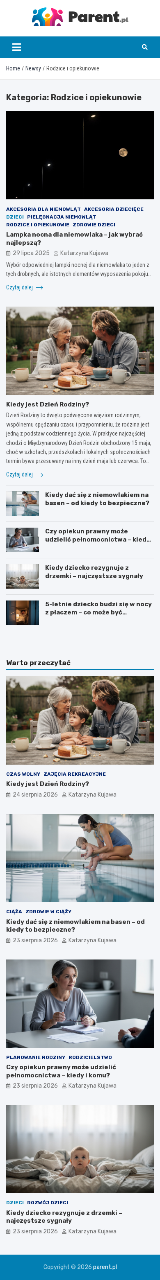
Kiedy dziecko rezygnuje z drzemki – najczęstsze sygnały (94, 572)
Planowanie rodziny (35, 1057)
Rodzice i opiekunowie (37, 225)
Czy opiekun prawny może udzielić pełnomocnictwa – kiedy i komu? (99, 539)
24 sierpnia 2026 (35, 794)
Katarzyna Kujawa (84, 253)
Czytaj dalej (20, 287)
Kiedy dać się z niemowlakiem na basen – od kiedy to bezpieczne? (97, 499)
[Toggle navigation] (16, 47)
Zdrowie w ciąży (48, 911)
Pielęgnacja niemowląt (61, 217)
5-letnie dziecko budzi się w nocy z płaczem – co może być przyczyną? (98, 612)
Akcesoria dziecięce (114, 209)
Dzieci (15, 217)
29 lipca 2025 (31, 253)
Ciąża (14, 911)
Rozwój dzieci (47, 1203)
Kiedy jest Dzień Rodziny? (47, 404)
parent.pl (105, 1267)
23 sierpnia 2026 (35, 940)
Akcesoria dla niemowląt (43, 209)
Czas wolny (23, 774)
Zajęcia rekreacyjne (74, 774)
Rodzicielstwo (90, 1057)
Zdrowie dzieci (94, 225)
